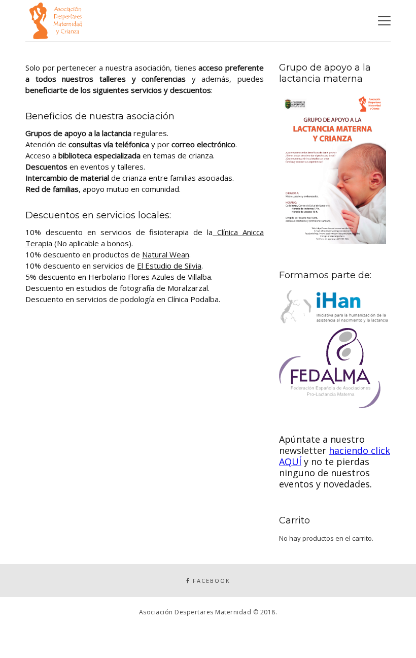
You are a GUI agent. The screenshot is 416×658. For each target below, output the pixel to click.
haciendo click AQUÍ (334, 456)
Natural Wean (165, 254)
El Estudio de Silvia (169, 265)
